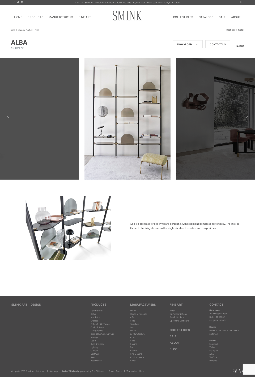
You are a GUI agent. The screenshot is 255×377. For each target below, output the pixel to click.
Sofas (93, 314)
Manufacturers (61, 17)
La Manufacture (137, 334)
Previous (9, 116)
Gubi (132, 327)
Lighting (94, 347)
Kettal (132, 340)
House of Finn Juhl (138, 314)
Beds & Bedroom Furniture (102, 334)
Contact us (218, 44)
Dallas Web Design (71, 371)
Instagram (213, 350)
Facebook (214, 344)
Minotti (133, 310)
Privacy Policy (115, 371)
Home (18, 17)
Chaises (94, 320)
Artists (172, 310)
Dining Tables (97, 330)
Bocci (132, 347)
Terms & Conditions (135, 371)
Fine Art (85, 17)
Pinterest (213, 360)
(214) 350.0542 (86, 2)
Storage (21, 30)
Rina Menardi (136, 354)
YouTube (213, 357)
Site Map (53, 371)
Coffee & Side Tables (100, 324)
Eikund (133, 330)
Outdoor (94, 350)
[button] (241, 2)
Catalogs (206, 17)
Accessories (96, 360)
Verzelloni (134, 324)
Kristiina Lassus (137, 357)
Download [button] (184, 44)
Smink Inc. (40, 371)
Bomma (133, 344)
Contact (216, 304)
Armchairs (95, 317)
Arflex (29, 30)
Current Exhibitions (178, 314)
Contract (95, 354)
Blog (173, 349)
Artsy (211, 354)
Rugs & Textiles (97, 344)
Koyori (133, 360)
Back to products (234, 29)
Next (246, 116)
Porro (132, 320)
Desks (93, 340)
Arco (132, 337)
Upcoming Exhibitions (179, 320)
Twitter (212, 347)
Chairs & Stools (97, 327)
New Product (97, 310)
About (236, 17)
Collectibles (183, 17)
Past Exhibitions (177, 317)
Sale (222, 17)
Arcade (133, 350)
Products (35, 17)
